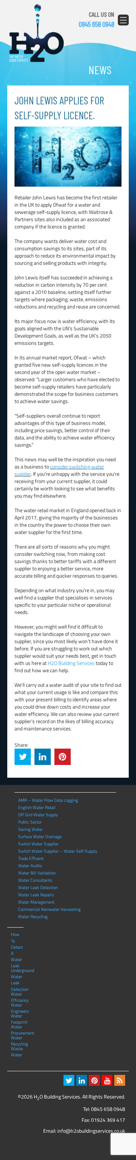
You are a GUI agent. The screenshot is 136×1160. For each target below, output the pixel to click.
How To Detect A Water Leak (17, 934)
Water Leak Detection (38, 887)
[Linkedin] (81, 1080)
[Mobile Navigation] (123, 20)
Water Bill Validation (36, 872)
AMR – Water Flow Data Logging (48, 800)
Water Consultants (35, 880)
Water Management (36, 901)
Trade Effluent (31, 858)
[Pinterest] (94, 1080)
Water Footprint (17, 1016)
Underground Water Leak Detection (17, 970)
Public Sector (30, 821)
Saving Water (30, 829)
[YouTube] (107, 1080)
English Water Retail (36, 807)
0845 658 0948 (96, 24)
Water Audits (30, 865)
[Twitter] (68, 1080)
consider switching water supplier (59, 470)
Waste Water (17, 1048)
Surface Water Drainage (40, 836)
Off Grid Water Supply (38, 814)
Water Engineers (17, 1005)
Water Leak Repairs (36, 894)
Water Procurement (17, 1026)
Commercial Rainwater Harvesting (49, 909)
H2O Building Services (36, 33)
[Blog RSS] (119, 1080)
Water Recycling (33, 916)
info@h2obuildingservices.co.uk (91, 1131)
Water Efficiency (17, 994)
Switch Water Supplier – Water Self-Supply (57, 851)
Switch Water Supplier (38, 843)
